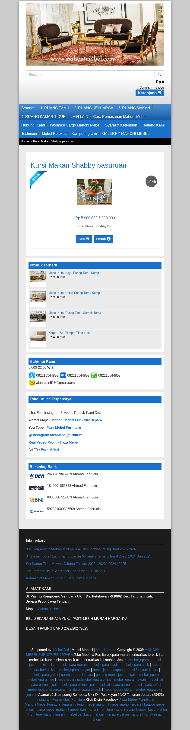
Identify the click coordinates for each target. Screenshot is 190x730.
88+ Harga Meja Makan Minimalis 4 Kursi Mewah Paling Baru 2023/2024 (81, 549)
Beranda (28, 108)
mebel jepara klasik (104, 665)
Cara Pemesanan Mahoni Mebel (119, 117)
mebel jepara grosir (43, 675)
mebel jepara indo (40, 679)
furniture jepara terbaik (84, 689)
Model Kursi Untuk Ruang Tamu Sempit (74, 293)
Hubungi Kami (33, 125)
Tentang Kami (153, 125)
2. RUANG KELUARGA (93, 108)
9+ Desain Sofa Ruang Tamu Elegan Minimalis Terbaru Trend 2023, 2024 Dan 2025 (88, 556)
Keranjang (148, 93)
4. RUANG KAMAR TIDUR (43, 117)
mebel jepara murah (71, 665)
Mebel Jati (61, 650)
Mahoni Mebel (48, 609)
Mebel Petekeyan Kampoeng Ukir (69, 134)
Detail (101, 239)
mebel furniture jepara (142, 670)
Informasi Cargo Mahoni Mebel (75, 125)
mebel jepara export (108, 670)
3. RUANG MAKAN (134, 108)
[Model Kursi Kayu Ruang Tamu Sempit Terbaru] (38, 276)
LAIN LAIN (79, 117)
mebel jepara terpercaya (46, 689)
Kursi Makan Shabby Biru (95, 226)
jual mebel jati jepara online (109, 685)
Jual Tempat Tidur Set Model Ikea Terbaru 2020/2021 (65, 571)
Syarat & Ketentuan (121, 125)
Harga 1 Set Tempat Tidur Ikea (69, 333)
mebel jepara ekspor (74, 670)
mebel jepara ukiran (118, 689)
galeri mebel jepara (144, 675)
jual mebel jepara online (69, 685)
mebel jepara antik (135, 665)
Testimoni (29, 134)
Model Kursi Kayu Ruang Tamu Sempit (74, 273)
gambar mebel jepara (77, 675)
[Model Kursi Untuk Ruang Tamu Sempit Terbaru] (38, 296)
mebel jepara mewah (130, 679)
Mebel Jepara (106, 650)
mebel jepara (139, 660)
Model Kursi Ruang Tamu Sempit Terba (74, 313)
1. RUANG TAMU (54, 108)
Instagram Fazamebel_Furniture (60, 699)
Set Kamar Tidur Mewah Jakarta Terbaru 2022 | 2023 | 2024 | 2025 (76, 564)
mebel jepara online (96, 679)
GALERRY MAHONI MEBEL (126, 134)
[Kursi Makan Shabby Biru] (94, 192)
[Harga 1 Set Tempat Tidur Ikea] (38, 336)
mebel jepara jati (68, 679)
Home (25, 141)
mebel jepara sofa (146, 685)
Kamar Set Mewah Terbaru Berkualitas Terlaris (61, 578)
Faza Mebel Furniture (64, 427)
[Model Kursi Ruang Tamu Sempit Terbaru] (38, 316)
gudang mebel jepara (111, 675)
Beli (82, 239)
